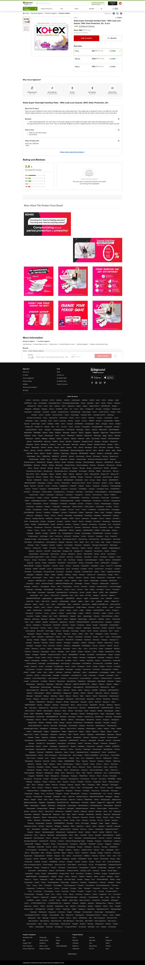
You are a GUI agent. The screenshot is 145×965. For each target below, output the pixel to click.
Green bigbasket (28, 378)
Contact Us (60, 375)
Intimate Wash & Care (41, 344)
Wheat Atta (42, 937)
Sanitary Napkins (83, 344)
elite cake (92, 940)
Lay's (107, 949)
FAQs (58, 372)
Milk (24, 940)
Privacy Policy (27, 381)
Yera (90, 943)
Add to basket (86, 38)
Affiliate (25, 384)
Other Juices (43, 946)
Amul (74, 937)
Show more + (72, 954)
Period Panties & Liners (68, 344)
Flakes (58, 940)
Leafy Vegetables (61, 946)
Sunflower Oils (27, 937)
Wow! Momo (93, 946)
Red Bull (75, 940)
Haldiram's (75, 949)
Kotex (75, 17)
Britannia (75, 946)
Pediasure (109, 940)
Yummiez (75, 943)
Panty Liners (54, 344)
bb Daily (25, 390)
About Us (26, 372)
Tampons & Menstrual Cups (99, 344)
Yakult (107, 943)
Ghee (58, 937)
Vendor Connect (62, 384)
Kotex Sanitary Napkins (36, 351)
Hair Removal (28, 344)
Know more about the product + (72, 152)
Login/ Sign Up (112, 3)
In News (25, 375)
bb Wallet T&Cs (62, 381)
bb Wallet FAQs (62, 378)
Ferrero (91, 949)
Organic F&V (27, 943)
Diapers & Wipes (44, 949)
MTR (107, 937)
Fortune (108, 946)
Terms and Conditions (30, 387)
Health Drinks (43, 940)
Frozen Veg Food (28, 949)
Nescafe (91, 937)
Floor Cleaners (27, 946)
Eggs (57, 943)
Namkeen (42, 943)
